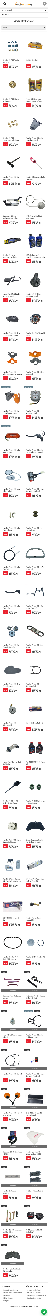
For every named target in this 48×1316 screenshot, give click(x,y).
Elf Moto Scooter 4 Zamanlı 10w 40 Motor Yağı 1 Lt (35, 257)
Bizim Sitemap (8, 1298)
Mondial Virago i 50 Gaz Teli (12, 1074)
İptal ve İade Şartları (34, 1298)
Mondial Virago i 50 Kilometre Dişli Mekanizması (9, 725)
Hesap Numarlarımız (10, 1290)
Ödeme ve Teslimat (34, 1290)
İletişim (6, 1301)
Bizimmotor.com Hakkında (12, 1293)
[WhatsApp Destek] (44, 1312)
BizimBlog (6, 1295)
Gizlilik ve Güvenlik (34, 1293)
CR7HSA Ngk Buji (32, 60)
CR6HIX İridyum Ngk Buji (34, 723)
